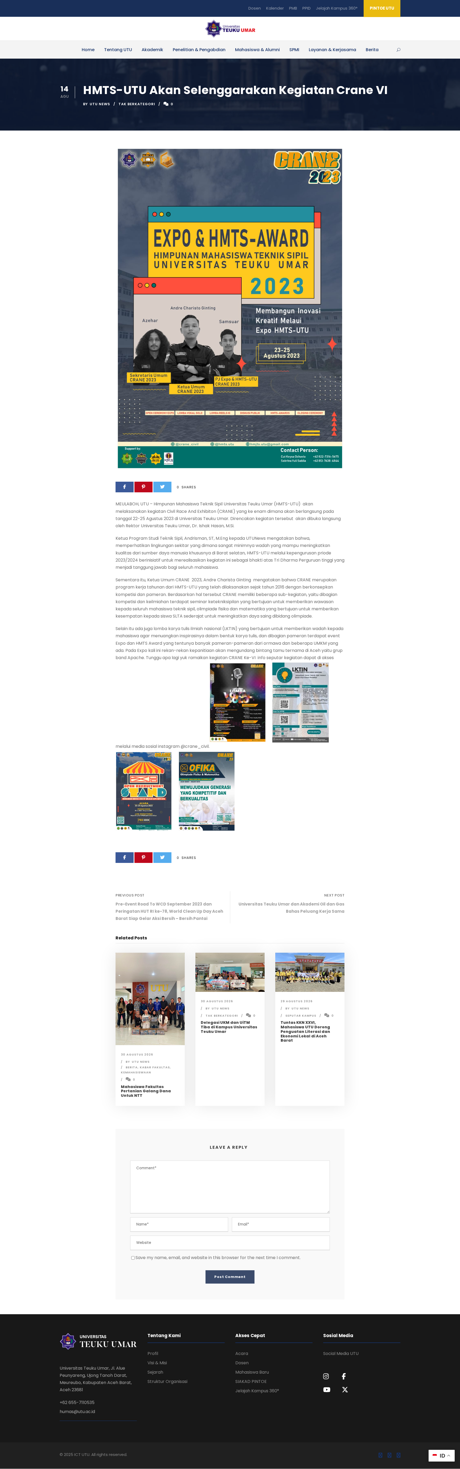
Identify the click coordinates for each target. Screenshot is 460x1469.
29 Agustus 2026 (297, 1001)
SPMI (294, 50)
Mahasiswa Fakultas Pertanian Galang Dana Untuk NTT (146, 1091)
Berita (372, 50)
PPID (306, 8)
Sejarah (155, 1372)
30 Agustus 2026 (137, 1054)
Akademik (152, 50)
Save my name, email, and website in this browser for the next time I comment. (218, 1258)
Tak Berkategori (136, 104)
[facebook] (380, 1455)
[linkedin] (389, 1455)
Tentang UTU (118, 50)
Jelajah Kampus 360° (337, 8)
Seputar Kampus (300, 1015)
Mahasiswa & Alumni (257, 50)
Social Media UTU (341, 1353)
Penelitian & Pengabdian (199, 50)
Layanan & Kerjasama (332, 50)
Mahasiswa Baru (252, 1372)
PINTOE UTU (382, 8)
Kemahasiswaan (136, 1072)
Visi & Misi (157, 1363)
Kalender (275, 8)
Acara (241, 1353)
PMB (293, 8)
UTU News (100, 104)
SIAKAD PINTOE (251, 1381)
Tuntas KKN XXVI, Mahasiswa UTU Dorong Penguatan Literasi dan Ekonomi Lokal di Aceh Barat (305, 1031)
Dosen (254, 8)
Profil (152, 1353)
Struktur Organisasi (167, 1381)
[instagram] (398, 1455)
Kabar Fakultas (155, 1067)
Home (88, 50)
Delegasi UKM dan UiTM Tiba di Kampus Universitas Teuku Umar (229, 1027)
